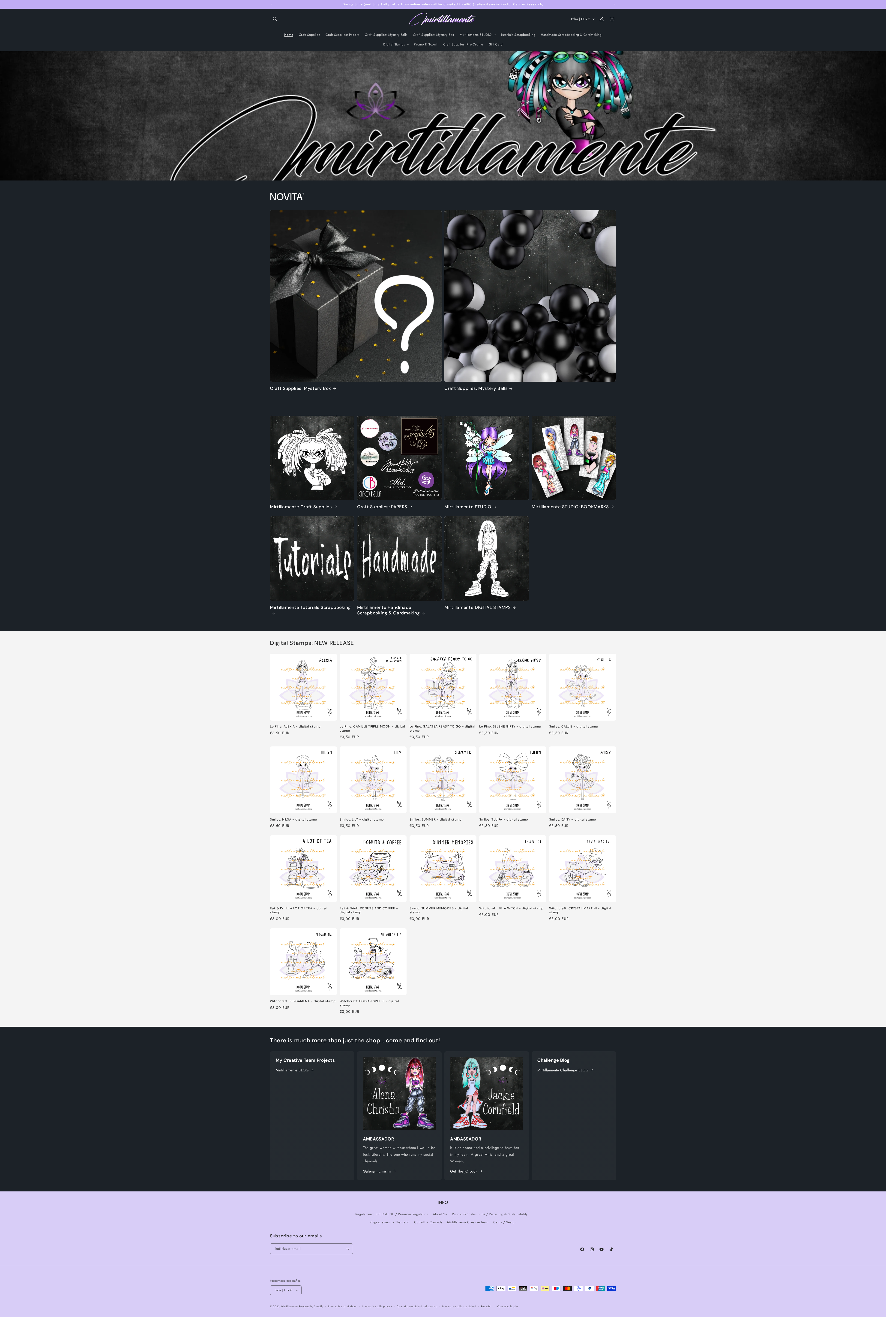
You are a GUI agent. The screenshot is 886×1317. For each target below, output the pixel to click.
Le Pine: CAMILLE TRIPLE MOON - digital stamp (372, 729)
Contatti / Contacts (428, 1222)
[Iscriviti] (348, 1248)
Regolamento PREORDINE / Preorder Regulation (391, 1214)
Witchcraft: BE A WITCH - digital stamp (511, 908)
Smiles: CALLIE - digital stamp (573, 726)
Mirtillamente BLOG (292, 1070)
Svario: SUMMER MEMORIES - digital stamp (439, 910)
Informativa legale (507, 1306)
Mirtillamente (289, 1306)
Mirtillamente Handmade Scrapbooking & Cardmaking (388, 610)
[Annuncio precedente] (271, 4)
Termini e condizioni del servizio (417, 1306)
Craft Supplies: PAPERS (382, 507)
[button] (275, 19)
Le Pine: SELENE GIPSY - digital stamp (510, 726)
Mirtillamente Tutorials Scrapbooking (310, 607)
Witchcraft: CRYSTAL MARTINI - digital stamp (580, 910)
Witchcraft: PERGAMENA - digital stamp (302, 1001)
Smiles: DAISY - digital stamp (572, 819)
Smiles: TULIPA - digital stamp (503, 819)
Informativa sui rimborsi (342, 1306)
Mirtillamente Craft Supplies (301, 507)
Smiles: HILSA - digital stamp (293, 819)
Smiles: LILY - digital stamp (362, 819)
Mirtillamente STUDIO (467, 507)
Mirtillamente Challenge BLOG (563, 1070)
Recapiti (486, 1306)
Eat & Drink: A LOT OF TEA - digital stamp (298, 910)
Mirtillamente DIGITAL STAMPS (477, 607)
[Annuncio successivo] (614, 4)
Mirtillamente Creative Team (467, 1222)
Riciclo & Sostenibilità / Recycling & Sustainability (489, 1214)
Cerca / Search (504, 1222)
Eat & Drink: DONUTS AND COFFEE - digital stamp (369, 910)
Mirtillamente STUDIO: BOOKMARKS (570, 507)
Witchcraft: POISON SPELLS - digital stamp (369, 1003)
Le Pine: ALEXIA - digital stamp (295, 726)
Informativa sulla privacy (377, 1306)
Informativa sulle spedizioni (459, 1306)
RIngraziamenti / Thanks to (390, 1222)
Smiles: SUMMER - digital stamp (436, 819)
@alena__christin (377, 1171)
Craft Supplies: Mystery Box (300, 388)
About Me (440, 1214)
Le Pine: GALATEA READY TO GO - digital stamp (442, 729)
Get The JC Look (463, 1171)
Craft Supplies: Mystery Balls (476, 388)
